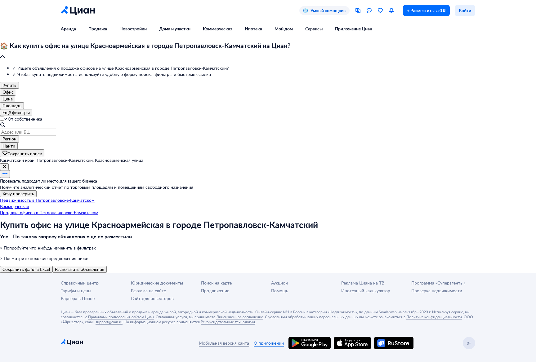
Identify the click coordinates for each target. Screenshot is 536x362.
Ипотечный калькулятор (365, 291)
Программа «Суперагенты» (438, 283)
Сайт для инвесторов (152, 298)
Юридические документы (157, 283)
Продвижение (215, 291)
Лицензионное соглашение (239, 316)
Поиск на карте (216, 283)
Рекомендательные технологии (228, 321)
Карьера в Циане (78, 298)
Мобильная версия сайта (224, 343)
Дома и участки (174, 29)
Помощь (279, 291)
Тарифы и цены (76, 291)
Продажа (97, 29)
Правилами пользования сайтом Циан (121, 316)
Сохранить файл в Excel (26, 269)
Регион (9, 139)
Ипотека (253, 29)
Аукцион (279, 283)
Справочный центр (80, 283)
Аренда (68, 29)
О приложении (269, 343)
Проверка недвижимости (436, 291)
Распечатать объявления (79, 269)
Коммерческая (217, 29)
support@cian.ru (109, 321)
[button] (268, 51)
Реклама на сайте (148, 291)
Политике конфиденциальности (434, 316)
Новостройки (133, 29)
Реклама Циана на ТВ (362, 283)
